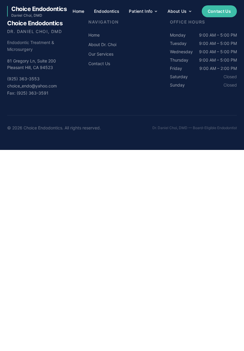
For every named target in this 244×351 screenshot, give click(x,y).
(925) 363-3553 (23, 78)
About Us (177, 11)
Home (78, 11)
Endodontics (107, 11)
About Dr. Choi (102, 44)
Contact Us (219, 11)
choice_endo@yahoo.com (32, 85)
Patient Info (140, 11)
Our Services (100, 54)
